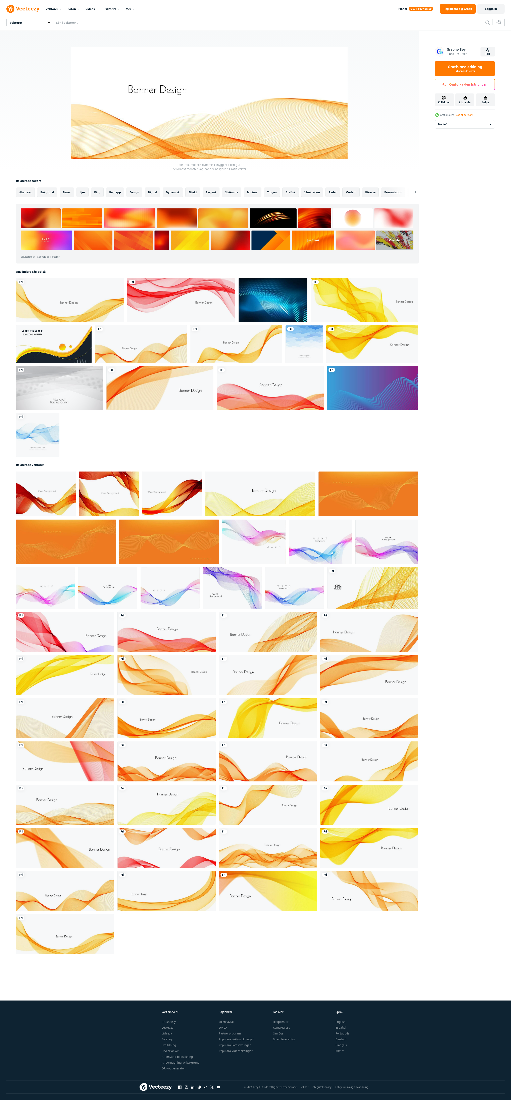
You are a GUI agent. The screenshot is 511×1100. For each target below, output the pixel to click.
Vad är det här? (464, 115)
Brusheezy (169, 1022)
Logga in (491, 9)
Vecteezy (167, 1027)
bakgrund (47, 192)
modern (351, 192)
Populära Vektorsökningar (236, 1039)
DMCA (223, 1027)
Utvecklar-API (171, 1051)
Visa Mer (395, 240)
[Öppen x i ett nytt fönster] (212, 1087)
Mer (128, 9)
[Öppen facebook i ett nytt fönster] (180, 1087)
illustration (312, 192)
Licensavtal (226, 1022)
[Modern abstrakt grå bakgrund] (59, 388)
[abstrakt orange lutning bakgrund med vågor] (368, 494)
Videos (90, 9)
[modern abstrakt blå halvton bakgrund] (273, 300)
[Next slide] (412, 192)
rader (333, 192)
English (341, 1022)
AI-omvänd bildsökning (177, 1057)
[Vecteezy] (22, 9)
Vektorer (52, 9)
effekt (193, 192)
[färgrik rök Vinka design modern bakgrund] (320, 542)
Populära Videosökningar (236, 1051)
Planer (402, 9)
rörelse (370, 192)
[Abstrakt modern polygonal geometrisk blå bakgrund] (304, 344)
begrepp (115, 192)
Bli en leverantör (284, 1039)
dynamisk (173, 192)
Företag (167, 1039)
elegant (211, 192)
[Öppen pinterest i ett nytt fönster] (199, 1087)
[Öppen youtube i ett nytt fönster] (218, 1087)
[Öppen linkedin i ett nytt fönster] (192, 1087)
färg (97, 192)
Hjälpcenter (281, 1022)
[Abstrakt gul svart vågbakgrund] (54, 344)
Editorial (110, 9)
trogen (272, 192)
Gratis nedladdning (465, 68)
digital (152, 192)
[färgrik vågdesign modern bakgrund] (254, 542)
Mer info (443, 124)
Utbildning (169, 1045)
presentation (393, 192)
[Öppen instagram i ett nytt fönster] (186, 1087)
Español (341, 1027)
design (134, 192)
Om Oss (278, 1033)
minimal (252, 192)
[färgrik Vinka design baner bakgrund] (372, 588)
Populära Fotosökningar (235, 1045)
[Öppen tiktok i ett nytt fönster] (205, 1087)
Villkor (304, 1087)
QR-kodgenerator (173, 1068)
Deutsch (341, 1039)
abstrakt (25, 192)
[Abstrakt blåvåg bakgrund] (37, 435)
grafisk (291, 192)
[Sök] (487, 22)
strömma (231, 192)
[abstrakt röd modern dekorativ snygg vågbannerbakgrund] (181, 300)
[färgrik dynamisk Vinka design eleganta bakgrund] (386, 542)
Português (342, 1033)
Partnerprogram (230, 1033)
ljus (82, 192)
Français (341, 1045)
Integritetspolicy (321, 1087)
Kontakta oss (281, 1027)
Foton (72, 9)
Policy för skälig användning (351, 1087)
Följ (488, 53)
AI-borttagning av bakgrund (181, 1062)
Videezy (167, 1033)
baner (67, 192)
